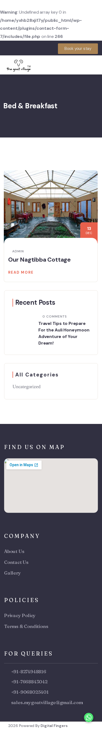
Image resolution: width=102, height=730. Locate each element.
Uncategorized (26, 386)
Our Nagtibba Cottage (39, 260)
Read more (21, 272)
